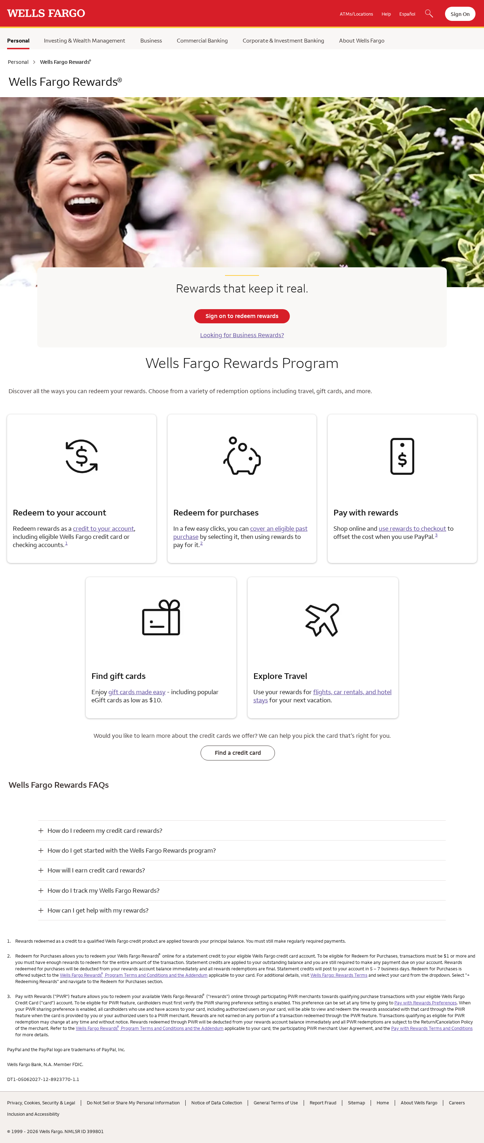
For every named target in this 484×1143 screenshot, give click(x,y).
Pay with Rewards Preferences (425, 1002)
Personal (18, 40)
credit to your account (103, 528)
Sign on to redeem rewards (242, 316)
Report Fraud (323, 1102)
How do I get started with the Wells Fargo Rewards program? (131, 850)
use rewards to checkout (412, 528)
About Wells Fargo (361, 40)
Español (407, 14)
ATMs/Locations (356, 14)
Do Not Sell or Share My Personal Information (133, 1102)
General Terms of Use (276, 1102)
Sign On (460, 14)
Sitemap (356, 1102)
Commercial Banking (202, 40)
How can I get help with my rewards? (97, 910)
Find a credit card (238, 753)
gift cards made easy (136, 692)
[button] (242, 830)
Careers (457, 1102)
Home (383, 1102)
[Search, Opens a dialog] (429, 14)
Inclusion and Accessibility (33, 1114)
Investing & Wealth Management (84, 40)
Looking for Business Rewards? (242, 335)
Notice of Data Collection (216, 1102)
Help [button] (386, 14)
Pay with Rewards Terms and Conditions (432, 1028)
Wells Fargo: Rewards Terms (338, 975)
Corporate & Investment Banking (283, 40)
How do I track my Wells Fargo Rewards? (103, 890)
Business (151, 40)
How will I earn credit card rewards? (96, 870)
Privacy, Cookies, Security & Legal (41, 1102)
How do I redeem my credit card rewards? (104, 830)
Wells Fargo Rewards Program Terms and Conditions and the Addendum (134, 975)
